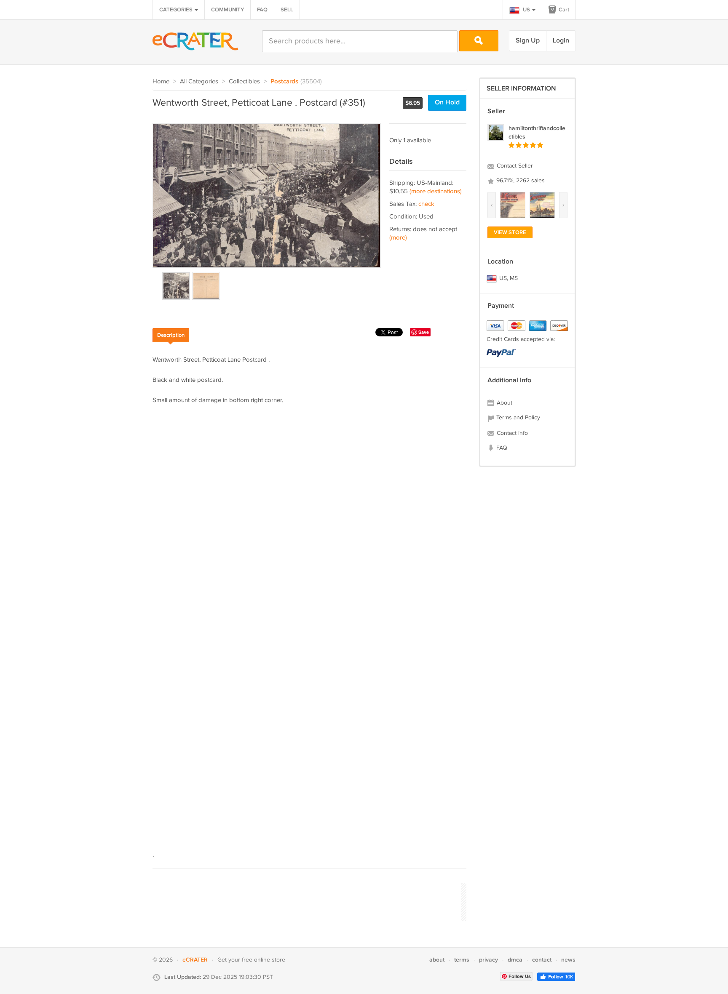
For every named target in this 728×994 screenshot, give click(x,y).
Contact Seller (514, 166)
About (503, 403)
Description (171, 335)
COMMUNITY (227, 9)
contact (541, 959)
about (436, 959)
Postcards (284, 81)
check (426, 204)
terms (461, 959)
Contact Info (511, 433)
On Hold (447, 103)
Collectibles (244, 81)
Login (561, 41)
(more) (398, 237)
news (568, 959)
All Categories (199, 81)
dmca (515, 959)
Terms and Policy (517, 417)
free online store (263, 960)
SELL (287, 9)
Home (161, 81)
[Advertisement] (306, 900)
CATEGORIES (176, 9)
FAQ (262, 9)
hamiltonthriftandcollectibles (537, 132)
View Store (510, 232)
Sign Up (528, 41)
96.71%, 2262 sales (520, 180)
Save (423, 332)
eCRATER (195, 959)
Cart (563, 9)
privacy (488, 959)
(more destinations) (436, 191)
